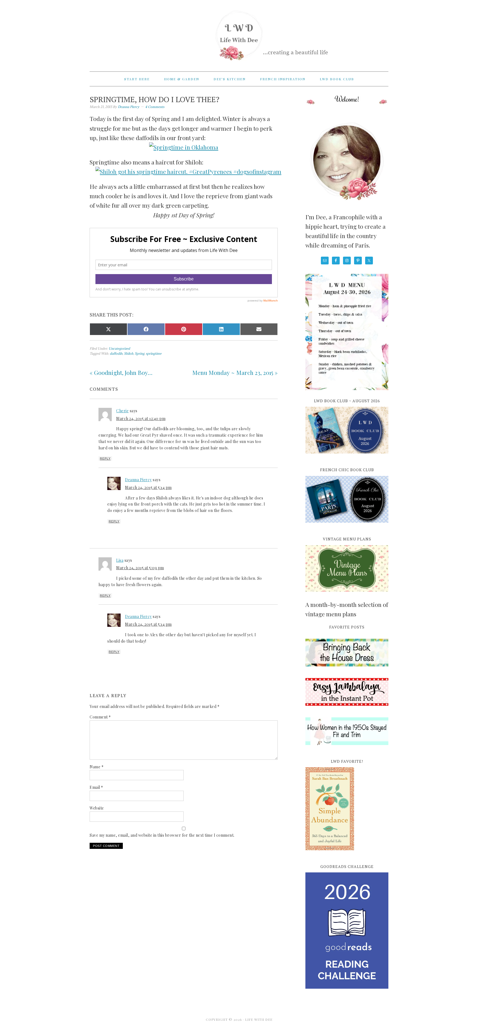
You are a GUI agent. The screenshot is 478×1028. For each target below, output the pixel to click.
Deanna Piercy (138, 479)
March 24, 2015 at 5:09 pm (140, 567)
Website (97, 808)
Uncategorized (119, 348)
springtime (154, 353)
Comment (100, 717)
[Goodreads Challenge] (346, 930)
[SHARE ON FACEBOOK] (146, 329)
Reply (105, 458)
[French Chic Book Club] (346, 526)
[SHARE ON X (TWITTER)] (108, 329)
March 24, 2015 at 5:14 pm (148, 487)
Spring (139, 353)
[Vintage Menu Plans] (346, 595)
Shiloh (128, 353)
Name (96, 766)
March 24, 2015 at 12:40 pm (140, 418)
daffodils (116, 353)
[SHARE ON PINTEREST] (183, 329)
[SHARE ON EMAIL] (259, 329)
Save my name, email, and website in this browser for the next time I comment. (162, 835)
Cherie (122, 410)
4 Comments (154, 107)
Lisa (119, 560)
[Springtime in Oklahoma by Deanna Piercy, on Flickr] (183, 147)
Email (96, 787)
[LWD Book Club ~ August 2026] (346, 456)
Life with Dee (239, 33)
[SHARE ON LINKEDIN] (221, 329)
